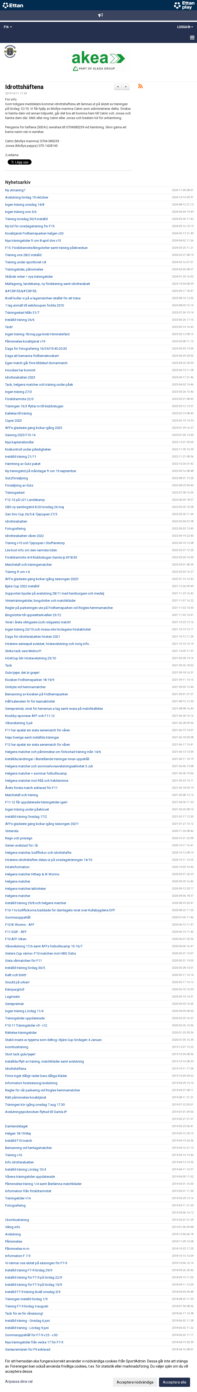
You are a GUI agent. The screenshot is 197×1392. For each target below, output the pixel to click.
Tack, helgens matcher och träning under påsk (39, 385)
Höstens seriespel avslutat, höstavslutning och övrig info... (48, 644)
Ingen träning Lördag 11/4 (24, 1011)
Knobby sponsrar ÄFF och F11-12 (30, 716)
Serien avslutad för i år (21, 845)
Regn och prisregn (18, 838)
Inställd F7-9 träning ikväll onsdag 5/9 (32, 1292)
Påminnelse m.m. (17, 1249)
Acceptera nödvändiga (135, 1382)
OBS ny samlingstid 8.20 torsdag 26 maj (34, 507)
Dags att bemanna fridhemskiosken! (32, 356)
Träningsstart (15, 493)
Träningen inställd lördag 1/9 (26, 1299)
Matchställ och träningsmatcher (28, 565)
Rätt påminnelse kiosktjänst (25, 1097)
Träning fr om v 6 (17, 572)
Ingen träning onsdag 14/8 (24, 204)
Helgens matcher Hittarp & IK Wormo (32, 874)
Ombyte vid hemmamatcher (25, 687)
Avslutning (13, 1234)
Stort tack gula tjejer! (20, 1054)
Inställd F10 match (18, 1141)
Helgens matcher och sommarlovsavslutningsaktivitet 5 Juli (49, 766)
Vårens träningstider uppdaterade (30, 1177)
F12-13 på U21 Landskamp (25, 500)
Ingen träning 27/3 (18, 392)
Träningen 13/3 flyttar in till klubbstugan (34, 406)
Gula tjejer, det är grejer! (22, 673)
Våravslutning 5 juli (19, 723)
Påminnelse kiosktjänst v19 (25, 341)
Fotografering (15, 529)
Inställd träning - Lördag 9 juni (27, 1328)
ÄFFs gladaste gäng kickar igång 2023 (33, 428)
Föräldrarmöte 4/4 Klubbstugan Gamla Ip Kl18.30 (41, 557)
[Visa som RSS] (140, 87)
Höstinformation (17, 867)
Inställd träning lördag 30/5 (25, 968)
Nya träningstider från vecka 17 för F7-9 (34, 1342)
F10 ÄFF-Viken (15, 939)
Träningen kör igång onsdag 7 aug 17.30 (35, 1105)
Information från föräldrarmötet (28, 1191)
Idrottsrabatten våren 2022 (24, 536)
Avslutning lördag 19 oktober (26, 197)
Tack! (9, 327)
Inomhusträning (16, 1047)
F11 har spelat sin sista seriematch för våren (37, 730)
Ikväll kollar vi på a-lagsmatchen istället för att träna (43, 298)
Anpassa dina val (19, 1381)
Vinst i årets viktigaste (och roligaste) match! (38, 622)
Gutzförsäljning (16, 478)
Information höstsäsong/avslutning (31, 1083)
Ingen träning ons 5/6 (20, 212)
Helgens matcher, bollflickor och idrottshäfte (38, 853)
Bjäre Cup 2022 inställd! (22, 586)
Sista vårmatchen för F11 (23, 961)
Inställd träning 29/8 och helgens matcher (35, 903)
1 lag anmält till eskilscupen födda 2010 (34, 305)
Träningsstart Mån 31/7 (22, 313)
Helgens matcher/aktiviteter (25, 889)
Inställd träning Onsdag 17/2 (26, 817)
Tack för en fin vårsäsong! (24, 1313)
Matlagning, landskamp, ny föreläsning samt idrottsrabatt (47, 284)
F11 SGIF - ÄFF (16, 932)
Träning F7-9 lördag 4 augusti (26, 1306)
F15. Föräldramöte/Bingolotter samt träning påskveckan (46, 248)
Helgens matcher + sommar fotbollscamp (36, 773)
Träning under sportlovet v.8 (25, 262)
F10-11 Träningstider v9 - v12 (26, 1025)
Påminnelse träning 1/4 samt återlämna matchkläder (43, 1184)
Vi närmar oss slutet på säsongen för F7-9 (36, 1263)
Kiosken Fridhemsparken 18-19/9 (29, 680)
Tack (8, 665)
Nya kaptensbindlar (19, 442)
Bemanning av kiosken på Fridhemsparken (36, 694)
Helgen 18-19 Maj (18, 1133)
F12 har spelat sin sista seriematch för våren (37, 745)
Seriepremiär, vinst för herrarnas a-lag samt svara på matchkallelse (54, 709)
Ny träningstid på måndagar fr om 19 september (40, 471)
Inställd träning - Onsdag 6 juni (27, 1321)
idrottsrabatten (16, 521)
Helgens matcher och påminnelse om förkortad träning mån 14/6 (53, 752)
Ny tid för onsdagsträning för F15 (29, 226)
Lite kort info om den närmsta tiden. (31, 550)
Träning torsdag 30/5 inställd (26, 219)
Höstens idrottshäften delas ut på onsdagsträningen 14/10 (48, 860)
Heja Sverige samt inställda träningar (32, 737)
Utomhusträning (17, 1220)
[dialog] (98, 1371)
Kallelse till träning (18, 413)
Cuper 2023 (13, 421)
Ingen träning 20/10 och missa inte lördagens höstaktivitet (48, 629)
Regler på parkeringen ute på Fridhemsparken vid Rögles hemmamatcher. (59, 608)
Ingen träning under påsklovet (27, 809)
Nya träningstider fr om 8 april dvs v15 (33, 241)
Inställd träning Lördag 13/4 (25, 1169)
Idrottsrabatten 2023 (20, 377)
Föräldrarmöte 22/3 (19, 399)
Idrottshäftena (24, 87)
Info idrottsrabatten (19, 1162)
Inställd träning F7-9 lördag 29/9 (28, 1270)
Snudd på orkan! (17, 982)
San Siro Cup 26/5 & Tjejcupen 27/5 (31, 514)
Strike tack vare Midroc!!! (23, 651)
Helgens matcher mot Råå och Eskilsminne (36, 781)
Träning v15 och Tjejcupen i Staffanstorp (35, 543)
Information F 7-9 (17, 1256)
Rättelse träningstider (21, 1033)
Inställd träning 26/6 (19, 320)
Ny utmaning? (15, 190)
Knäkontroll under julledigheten (28, 449)
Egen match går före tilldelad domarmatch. (36, 363)
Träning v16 (13, 1155)
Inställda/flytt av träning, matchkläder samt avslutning (44, 1061)
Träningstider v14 (18, 1198)
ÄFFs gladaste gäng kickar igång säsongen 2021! (41, 824)
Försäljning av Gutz (19, 485)
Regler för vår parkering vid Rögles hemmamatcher (42, 1090)
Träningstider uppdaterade (25, 1018)
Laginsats (12, 997)
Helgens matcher (17, 881)
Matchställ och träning (21, 795)
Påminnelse (13, 1241)
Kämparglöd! (14, 989)
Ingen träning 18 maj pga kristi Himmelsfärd (37, 334)
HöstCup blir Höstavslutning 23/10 (30, 658)
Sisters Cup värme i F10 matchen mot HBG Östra (40, 953)
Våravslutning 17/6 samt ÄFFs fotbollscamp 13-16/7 (43, 946)
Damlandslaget (16, 1126)
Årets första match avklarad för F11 (31, 788)
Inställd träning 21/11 (20, 457)
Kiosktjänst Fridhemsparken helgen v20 (34, 233)
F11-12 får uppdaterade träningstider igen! (36, 802)
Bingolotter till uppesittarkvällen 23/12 (33, 615)
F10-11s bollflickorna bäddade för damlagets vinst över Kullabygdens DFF (60, 910)
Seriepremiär (14, 1004)
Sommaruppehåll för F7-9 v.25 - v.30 (31, 1335)
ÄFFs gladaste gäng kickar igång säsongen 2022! (41, 579)
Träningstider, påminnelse (24, 269)
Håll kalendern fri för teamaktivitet (30, 701)
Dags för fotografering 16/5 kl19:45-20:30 (36, 349)
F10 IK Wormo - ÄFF (19, 925)
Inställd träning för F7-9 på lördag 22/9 (33, 1277)
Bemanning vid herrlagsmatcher (28, 1148)
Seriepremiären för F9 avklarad (27, 1349)
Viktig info (12, 1227)
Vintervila (11, 831)
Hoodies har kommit (20, 370)
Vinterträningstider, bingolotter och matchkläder (40, 601)
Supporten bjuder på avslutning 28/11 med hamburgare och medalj (54, 593)
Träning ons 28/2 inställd (23, 255)
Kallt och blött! (15, 975)
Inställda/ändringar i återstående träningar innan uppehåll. (47, 759)
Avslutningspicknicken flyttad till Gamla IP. (36, 1112)
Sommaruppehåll (18, 917)
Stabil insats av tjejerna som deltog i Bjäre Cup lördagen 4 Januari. (53, 1040)
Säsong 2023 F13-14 (20, 435)
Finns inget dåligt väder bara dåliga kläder (36, 1076)
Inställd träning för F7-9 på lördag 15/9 (33, 1285)
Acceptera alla (174, 1382)
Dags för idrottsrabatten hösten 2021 (32, 637)
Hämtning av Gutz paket (23, 464)
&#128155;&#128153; (21, 291)
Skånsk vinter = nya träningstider (29, 277)
